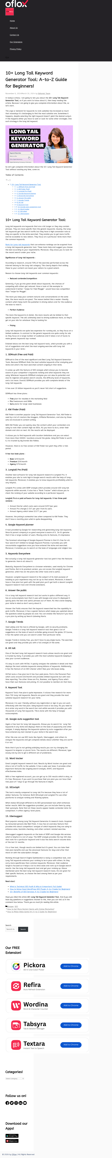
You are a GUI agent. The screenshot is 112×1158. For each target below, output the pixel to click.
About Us (14, 28)
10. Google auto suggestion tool (29, 207)
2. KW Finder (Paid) (23, 189)
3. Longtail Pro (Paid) (24, 191)
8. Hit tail (20, 202)
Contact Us (14, 35)
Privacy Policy (15, 49)
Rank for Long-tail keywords (17, 245)
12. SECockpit (22, 211)
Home (12, 21)
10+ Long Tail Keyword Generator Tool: (26, 185)
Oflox (14, 1154)
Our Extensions (16, 42)
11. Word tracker (23, 209)
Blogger (10, 907)
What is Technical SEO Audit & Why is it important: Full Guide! (36, 887)
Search (8, 925)
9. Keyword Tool (22, 205)
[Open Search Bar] (7, 58)
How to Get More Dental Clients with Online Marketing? (30, 909)
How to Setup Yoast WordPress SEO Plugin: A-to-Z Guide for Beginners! (40, 889)
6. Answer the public (24, 198)
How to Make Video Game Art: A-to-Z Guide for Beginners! (32, 912)
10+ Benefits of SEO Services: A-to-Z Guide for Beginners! (34, 892)
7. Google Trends (23, 200)
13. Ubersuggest (23, 213)
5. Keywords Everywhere (25, 196)
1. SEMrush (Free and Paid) (26, 187)
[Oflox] (16, 6)
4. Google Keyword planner (26, 193)
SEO (16, 907)
